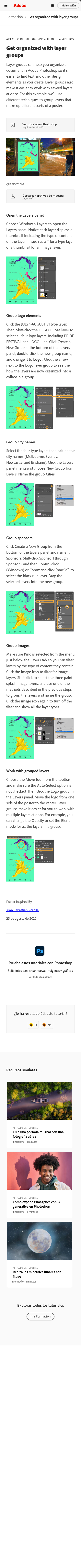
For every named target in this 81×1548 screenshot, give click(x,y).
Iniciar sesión (68, 5)
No (50, 1025)
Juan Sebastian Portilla (22, 910)
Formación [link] (15, 16)
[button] (52, 5)
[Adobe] (20, 5)
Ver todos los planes (40, 977)
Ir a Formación (40, 1316)
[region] (39, 1115)
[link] (15, 18)
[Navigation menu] (6, 5)
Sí (36, 1025)
